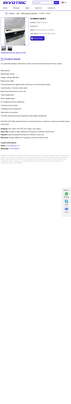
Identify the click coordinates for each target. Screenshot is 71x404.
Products (16, 8)
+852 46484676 (14, 149)
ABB (18, 13)
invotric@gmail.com (12, 146)
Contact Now (37, 38)
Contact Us (51, 8)
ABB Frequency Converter (29, 13)
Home (5, 8)
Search (56, 2)
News (27, 8)
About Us (38, 8)
